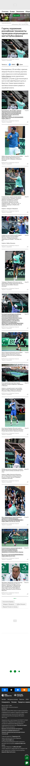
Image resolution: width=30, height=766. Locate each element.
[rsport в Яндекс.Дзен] (11, 690)
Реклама (13, 702)
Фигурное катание (13, 699)
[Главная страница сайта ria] (2, 15)
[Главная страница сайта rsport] (10, 15)
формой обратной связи (8, 752)
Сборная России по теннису (10, 606)
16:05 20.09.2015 (6, 23)
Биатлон (21, 699)
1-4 (16, 78)
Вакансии (4, 709)
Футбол (4, 699)
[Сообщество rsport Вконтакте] (18, 690)
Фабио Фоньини (20, 604)
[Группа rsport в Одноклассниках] (24, 690)
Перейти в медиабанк (7, 60)
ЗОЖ (27, 699)
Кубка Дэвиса (6, 76)
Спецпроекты (6, 702)
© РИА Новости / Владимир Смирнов (10, 59)
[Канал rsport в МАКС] (5, 690)
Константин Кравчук (8, 601)
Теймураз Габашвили (8, 604)
